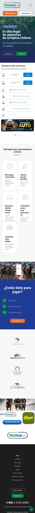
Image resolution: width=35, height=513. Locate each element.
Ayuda (17, 469)
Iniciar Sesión (17, 490)
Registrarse (17, 496)
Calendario (17, 466)
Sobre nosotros (17, 473)
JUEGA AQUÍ (25, 13)
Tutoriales (17, 459)
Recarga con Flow (17, 480)
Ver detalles (23, 89)
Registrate (21, 54)
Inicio (17, 455)
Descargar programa (27, 75)
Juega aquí (8, 54)
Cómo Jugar (17, 462)
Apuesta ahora (17, 321)
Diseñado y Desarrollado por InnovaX (17, 512)
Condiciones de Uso (17, 476)
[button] (12, 134)
